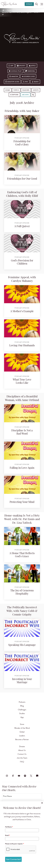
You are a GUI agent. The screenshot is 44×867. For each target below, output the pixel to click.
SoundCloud (29, 76)
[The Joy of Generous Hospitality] (22, 573)
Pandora (31, 71)
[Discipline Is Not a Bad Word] (22, 413)
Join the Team (22, 757)
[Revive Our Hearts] (9, 4)
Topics (16, 90)
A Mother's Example (22, 311)
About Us (22, 750)
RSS (26, 82)
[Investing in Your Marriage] (22, 662)
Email (7, 835)
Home (7, 90)
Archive (36, 12)
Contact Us (22, 754)
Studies (22, 713)
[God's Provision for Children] (22, 243)
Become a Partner (22, 739)
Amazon (14, 76)
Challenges (22, 709)
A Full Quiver (22, 226)
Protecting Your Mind (22, 502)
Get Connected (13, 859)
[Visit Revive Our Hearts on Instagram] (7, 775)
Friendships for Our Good (22, 179)
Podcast (9, 10)
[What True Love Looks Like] (22, 363)
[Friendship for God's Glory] (22, 124)
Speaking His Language (22, 645)
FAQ (22, 761)
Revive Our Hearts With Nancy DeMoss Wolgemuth (17, 12)
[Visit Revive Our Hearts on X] (31, 775)
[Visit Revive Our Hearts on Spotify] (25, 775)
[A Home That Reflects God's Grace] (22, 536)
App (11, 66)
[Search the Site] (36, 4)
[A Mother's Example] (22, 294)
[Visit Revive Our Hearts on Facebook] (13, 775)
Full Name (9, 827)
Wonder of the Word (22, 728)
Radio (36, 82)
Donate (29, 4)
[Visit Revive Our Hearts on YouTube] (19, 775)
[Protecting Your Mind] (22, 485)
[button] (41, 4)
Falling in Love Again (22, 468)
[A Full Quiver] (22, 209)
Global (22, 731)
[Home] (3, 10)
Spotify (22, 66)
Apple (33, 66)
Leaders (22, 735)
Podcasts (22, 701)
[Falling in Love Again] (22, 451)
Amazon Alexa (13, 82)
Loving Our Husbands (22, 345)
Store (22, 724)
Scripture (14, 95)
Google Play (16, 71)
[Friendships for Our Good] (22, 162)
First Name (7, 796)
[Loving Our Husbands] (22, 328)
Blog (22, 705)
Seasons (25, 90)
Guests (36, 90)
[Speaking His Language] (22, 628)
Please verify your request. (14, 844)
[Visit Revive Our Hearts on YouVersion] (37, 775)
